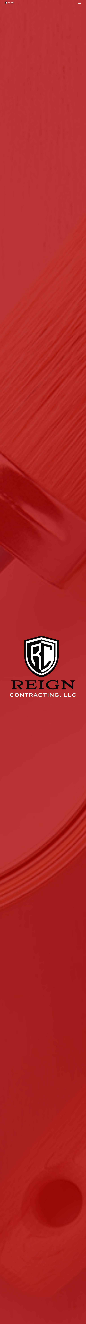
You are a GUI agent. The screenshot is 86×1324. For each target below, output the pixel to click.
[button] (79, 3)
